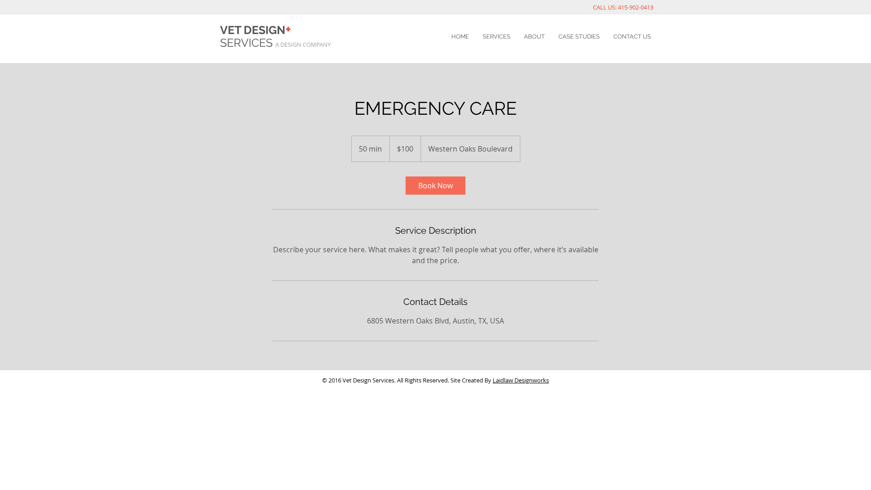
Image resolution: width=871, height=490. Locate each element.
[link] (435, 185)
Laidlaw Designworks (521, 380)
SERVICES (247, 42)
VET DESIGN (255, 30)
